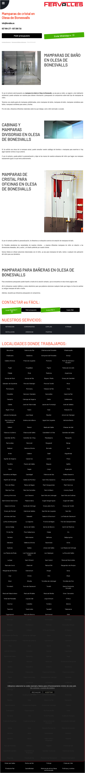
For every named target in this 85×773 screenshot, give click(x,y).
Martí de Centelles (29, 490)
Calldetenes (68, 399)
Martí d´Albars (48, 490)
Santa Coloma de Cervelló (68, 587)
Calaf (48, 453)
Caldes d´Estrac (10, 361)
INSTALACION (9, 332)
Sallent (10, 427)
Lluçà (49, 469)
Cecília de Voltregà (29, 506)
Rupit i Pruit (10, 410)
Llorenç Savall (68, 490)
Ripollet (48, 415)
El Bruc (68, 598)
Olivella (29, 581)
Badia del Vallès (49, 427)
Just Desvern (29, 495)
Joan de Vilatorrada (29, 404)
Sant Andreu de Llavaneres (10, 421)
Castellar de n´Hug (29, 438)
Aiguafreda (68, 453)
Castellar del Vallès (68, 432)
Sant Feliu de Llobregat (48, 495)
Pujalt (10, 368)
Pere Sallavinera (29, 532)
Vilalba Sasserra (68, 474)
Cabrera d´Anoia (29, 448)
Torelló (49, 586)
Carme (49, 459)
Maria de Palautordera (10, 593)
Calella (10, 404)
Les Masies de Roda (9, 553)
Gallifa (68, 464)
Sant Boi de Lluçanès (49, 511)
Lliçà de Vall (29, 598)
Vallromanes (29, 537)
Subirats (10, 548)
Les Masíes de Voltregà (68, 548)
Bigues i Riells (48, 378)
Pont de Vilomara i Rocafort (68, 361)
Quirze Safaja (10, 527)
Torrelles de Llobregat (49, 581)
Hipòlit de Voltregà (10, 480)
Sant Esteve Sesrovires (10, 501)
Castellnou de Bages (10, 474)
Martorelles (10, 443)
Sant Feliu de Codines (68, 495)
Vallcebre (10, 542)
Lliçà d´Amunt (48, 598)
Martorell (29, 443)
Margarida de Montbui (10, 571)
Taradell (48, 609)
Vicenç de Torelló (68, 506)
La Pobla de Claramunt (68, 516)
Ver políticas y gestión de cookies (42, 688)
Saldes (29, 548)
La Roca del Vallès (68, 553)
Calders (29, 453)
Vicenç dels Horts (49, 506)
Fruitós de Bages (48, 522)
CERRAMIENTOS (29, 327)
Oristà (29, 576)
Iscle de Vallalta (68, 404)
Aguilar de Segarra (10, 459)
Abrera (68, 604)
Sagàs (29, 469)
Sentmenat (49, 614)
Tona (68, 389)
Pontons (49, 361)
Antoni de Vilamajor (68, 415)
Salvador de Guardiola (10, 383)
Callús (49, 399)
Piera (68, 459)
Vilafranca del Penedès (48, 350)
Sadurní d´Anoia (10, 506)
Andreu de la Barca (29, 420)
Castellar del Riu (10, 438)
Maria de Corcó (10, 565)
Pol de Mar (9, 532)
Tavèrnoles (29, 609)
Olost (10, 581)
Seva (68, 571)
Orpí (10, 576)
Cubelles (29, 604)
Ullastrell (29, 565)
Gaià (68, 614)
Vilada (49, 532)
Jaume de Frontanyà (49, 404)
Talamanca (68, 609)
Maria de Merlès (49, 593)
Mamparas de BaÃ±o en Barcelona (19, 42)
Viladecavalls (68, 350)
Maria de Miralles (29, 593)
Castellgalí (29, 474)
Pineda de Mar (10, 768)
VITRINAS (68, 327)
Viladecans (9, 355)
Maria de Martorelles (68, 560)
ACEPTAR (49, 692)
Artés (10, 453)
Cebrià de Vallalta (29, 511)
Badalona (29, 355)
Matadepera (49, 438)
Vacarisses (48, 542)
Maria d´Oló (48, 565)
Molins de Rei (29, 763)
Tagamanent (10, 614)
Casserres (29, 459)
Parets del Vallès (29, 464)
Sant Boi (68, 511)
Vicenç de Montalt (10, 511)
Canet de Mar (68, 394)
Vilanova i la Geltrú (10, 432)
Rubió (29, 410)
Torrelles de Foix (68, 581)
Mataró (29, 427)
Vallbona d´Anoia (29, 542)
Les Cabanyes (48, 553)
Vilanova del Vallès (29, 432)
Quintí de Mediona (68, 527)
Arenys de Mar (29, 378)
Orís (49, 576)
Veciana (9, 537)
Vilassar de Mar (49, 389)
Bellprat (9, 448)
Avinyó (68, 355)
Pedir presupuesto (22, 35)
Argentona (68, 373)
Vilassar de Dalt (68, 427)
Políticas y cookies (68, 768)
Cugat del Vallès (68, 501)
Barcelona (10, 350)
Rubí (48, 410)
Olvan (68, 576)
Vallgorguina (68, 537)
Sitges (49, 571)
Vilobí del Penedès (10, 598)
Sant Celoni (49, 560)
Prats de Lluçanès (29, 361)
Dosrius (9, 604)
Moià (29, 373)
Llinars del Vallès (48, 548)
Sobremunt (29, 571)
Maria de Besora (29, 614)
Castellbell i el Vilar (49, 432)
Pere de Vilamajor (29, 383)
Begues (48, 464)
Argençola (68, 469)
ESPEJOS (49, 327)
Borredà (48, 448)
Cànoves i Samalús (29, 394)
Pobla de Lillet (68, 763)
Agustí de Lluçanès (49, 420)
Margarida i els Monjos (68, 565)
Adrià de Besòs (68, 420)
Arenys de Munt (10, 378)
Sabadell (29, 516)
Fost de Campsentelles (68, 522)
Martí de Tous (9, 490)
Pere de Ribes (10, 485)
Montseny (29, 389)
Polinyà (48, 763)
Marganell (49, 443)
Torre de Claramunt (29, 586)
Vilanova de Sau (49, 474)
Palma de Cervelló (68, 368)
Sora (9, 469)
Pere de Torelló (49, 383)
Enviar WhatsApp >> (63, 35)
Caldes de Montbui (29, 480)
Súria (68, 542)
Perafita (10, 464)
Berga (68, 443)
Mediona (49, 373)
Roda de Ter (68, 410)
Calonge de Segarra (29, 399)
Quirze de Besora (48, 527)
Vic (68, 532)
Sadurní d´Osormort (48, 516)
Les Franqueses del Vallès (29, 554)
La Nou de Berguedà (10, 522)
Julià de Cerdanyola (9, 415)
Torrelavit (10, 586)
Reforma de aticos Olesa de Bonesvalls (49, 769)
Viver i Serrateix (68, 593)
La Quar (9, 560)
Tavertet (10, 609)
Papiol (49, 368)
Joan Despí (29, 415)
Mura (68, 383)
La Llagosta (29, 522)
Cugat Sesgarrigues (48, 501)
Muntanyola (10, 389)
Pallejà (10, 373)
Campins (10, 399)
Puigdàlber (29, 368)
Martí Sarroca (68, 485)
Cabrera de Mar (29, 350)
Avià (68, 448)
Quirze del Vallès (29, 527)
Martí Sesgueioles (49, 485)
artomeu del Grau (10, 516)
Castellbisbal (29, 768)
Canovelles (48, 394)
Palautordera (29, 501)
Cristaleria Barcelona (6, 42)
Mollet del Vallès (10, 763)
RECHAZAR (36, 692)
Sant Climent (29, 560)
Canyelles (10, 394)
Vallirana (49, 537)
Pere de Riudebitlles (68, 480)
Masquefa (68, 438)
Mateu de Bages (29, 485)
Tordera (48, 604)
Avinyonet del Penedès (48, 355)
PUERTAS (49, 332)
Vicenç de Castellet (68, 378)
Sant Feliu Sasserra (48, 480)
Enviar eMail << (50, 310)
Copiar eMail (70, 310)
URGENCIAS (29, 332)
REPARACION (9, 327)
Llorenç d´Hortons (10, 495)
